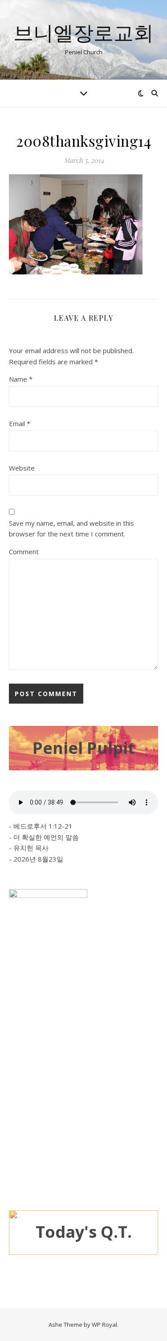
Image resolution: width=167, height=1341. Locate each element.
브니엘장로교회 (83, 32)
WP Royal (104, 1325)
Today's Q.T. (84, 1232)
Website (22, 467)
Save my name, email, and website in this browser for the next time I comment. (71, 529)
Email (19, 423)
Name (21, 379)
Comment (24, 551)
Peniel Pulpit (84, 748)
